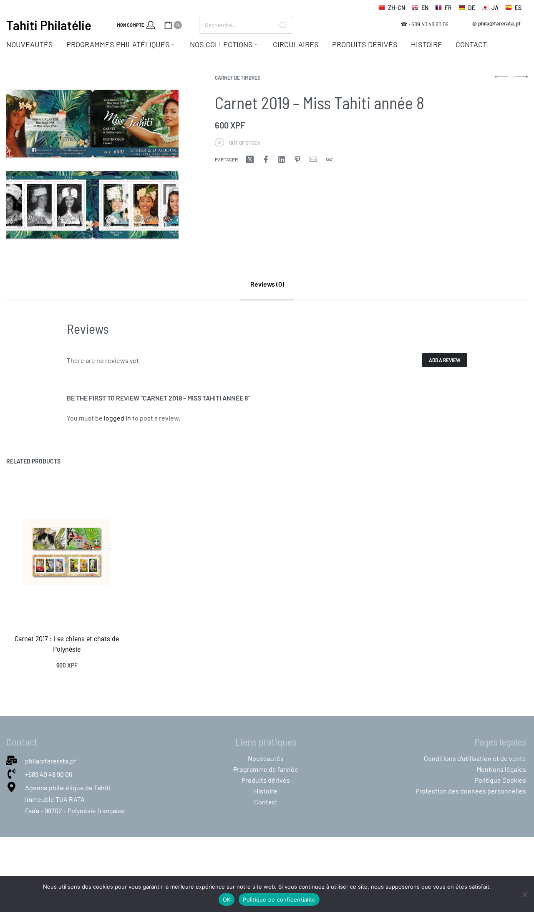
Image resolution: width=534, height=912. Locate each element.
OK (227, 899)
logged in (117, 418)
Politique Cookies (500, 780)
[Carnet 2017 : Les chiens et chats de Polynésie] (67, 552)
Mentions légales (501, 769)
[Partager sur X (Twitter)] (250, 159)
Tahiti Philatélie (48, 25)
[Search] (282, 25)
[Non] (524, 893)
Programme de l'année (265, 769)
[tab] (267, 284)
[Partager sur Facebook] (266, 159)
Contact (265, 802)
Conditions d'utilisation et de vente (475, 758)
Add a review (445, 360)
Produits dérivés (266, 780)
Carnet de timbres (237, 78)
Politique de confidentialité (279, 899)
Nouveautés (266, 758)
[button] (496, 23)
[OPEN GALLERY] (92, 161)
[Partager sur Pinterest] (297, 159)
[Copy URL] (329, 159)
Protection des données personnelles (471, 791)
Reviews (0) (267, 284)
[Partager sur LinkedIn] (281, 159)
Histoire (265, 791)
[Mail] (313, 159)
